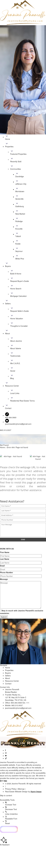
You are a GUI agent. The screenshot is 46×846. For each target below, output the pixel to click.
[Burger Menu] (1, 433)
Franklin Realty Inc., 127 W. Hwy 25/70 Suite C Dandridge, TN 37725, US (15, 697)
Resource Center (12, 681)
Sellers (8, 675)
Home (7, 667)
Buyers (8, 673)
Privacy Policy (10, 789)
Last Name (4, 559)
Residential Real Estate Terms (22, 400)
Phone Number (6, 572)
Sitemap (21, 789)
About (7, 678)
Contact (8, 683)
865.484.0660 (7, 773)
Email (2, 565)
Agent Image (36, 791)
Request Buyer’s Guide (19, 281)
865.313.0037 (17, 705)
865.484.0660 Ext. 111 (20, 702)
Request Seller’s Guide (19, 311)
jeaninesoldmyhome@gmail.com (18, 424)
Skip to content (6, 795)
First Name (4, 552)
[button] (23, 798)
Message (4, 579)
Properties (9, 670)
